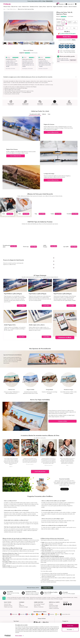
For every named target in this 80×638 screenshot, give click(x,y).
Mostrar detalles (18, 635)
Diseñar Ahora (67, 37)
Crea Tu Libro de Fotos (40, 471)
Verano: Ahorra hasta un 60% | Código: (40, 1)
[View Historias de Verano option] (54, 261)
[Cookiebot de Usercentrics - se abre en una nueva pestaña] (7, 636)
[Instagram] (64, 604)
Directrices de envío (8, 605)
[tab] (5, 43)
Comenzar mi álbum (65, 337)
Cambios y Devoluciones (54, 608)
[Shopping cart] (76, 4)
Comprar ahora (47, 587)
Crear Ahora (13, 246)
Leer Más (7, 66)
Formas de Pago (7, 604)
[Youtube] (71, 604)
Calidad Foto (21, 605)
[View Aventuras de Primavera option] (54, 258)
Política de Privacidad (53, 607)
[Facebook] (66, 604)
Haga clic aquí (73, 60)
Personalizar (69, 629)
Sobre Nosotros (37, 605)
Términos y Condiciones (38, 607)
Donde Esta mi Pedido (53, 605)
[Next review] (52, 63)
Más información (64, 489)
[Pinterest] (68, 604)
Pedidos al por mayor (8, 607)
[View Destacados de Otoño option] (54, 264)
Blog (20, 604)
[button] (40, 77)
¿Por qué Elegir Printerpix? (39, 604)
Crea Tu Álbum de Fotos (53, 132)
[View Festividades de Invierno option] (54, 268)
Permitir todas (70, 625)
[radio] (58, 22)
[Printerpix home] (7, 4)
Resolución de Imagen (23, 607)
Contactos (51, 604)
